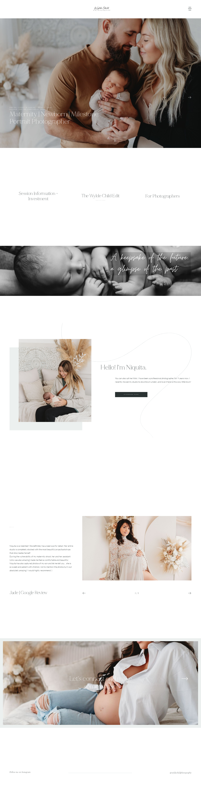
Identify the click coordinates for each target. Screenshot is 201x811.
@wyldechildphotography (180, 772)
